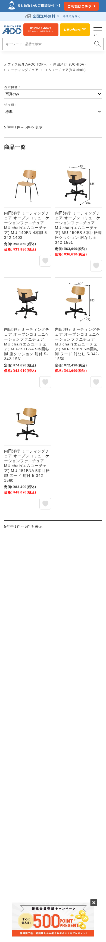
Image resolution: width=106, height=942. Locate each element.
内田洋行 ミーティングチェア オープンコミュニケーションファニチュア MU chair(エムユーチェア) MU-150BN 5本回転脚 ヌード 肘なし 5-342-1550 (77, 344)
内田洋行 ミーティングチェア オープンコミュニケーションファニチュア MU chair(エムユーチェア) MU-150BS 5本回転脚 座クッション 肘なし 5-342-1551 (78, 228)
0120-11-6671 (41, 29)
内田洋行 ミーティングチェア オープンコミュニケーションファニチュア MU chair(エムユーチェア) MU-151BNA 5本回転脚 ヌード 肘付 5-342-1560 (26, 466)
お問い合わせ (72, 29)
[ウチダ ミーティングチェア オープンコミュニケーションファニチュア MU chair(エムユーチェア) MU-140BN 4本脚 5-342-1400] (27, 184)
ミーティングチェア (23, 70)
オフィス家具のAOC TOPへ (25, 64)
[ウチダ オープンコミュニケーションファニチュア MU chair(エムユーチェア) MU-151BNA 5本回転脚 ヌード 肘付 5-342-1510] (27, 422)
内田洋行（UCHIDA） (70, 64)
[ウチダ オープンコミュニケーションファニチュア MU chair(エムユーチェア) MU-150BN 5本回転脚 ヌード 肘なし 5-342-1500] (78, 301)
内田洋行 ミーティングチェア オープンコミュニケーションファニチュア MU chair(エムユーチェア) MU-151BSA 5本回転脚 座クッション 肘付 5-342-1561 (26, 344)
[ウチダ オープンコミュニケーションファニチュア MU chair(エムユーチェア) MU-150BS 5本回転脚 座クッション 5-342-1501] (78, 184)
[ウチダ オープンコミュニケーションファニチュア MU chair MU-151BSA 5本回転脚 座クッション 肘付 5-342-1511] (27, 301)
